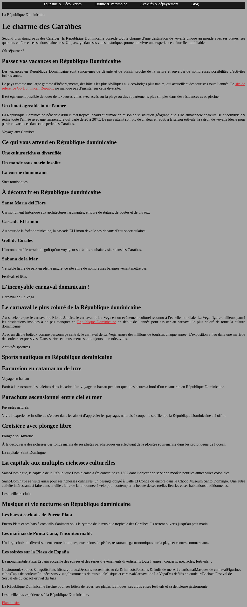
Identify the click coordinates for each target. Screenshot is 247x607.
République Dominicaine (96, 322)
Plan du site (11, 603)
